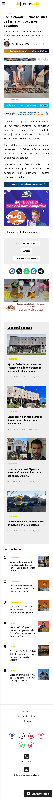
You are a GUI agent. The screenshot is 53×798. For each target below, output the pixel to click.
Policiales (9, 13)
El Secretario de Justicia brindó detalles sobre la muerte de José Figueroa (21, 609)
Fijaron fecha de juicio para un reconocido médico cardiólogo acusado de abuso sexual (24, 368)
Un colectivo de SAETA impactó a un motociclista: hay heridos (25, 523)
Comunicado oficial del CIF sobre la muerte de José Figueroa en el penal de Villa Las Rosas (22, 566)
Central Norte (30, 243)
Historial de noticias (26, 715)
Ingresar (28, 720)
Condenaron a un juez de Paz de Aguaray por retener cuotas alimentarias (25, 420)
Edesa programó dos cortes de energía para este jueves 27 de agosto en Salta (22, 677)
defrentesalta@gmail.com (27, 774)
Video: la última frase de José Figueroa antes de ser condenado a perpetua (21, 588)
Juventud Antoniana (26, 258)
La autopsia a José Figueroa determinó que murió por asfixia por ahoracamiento (25, 473)
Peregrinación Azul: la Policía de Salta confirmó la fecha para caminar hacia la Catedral (22, 655)
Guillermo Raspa (21, 44)
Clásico (26, 251)
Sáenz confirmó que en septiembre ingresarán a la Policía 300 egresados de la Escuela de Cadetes (22, 631)
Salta (12, 623)
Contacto (26, 710)
